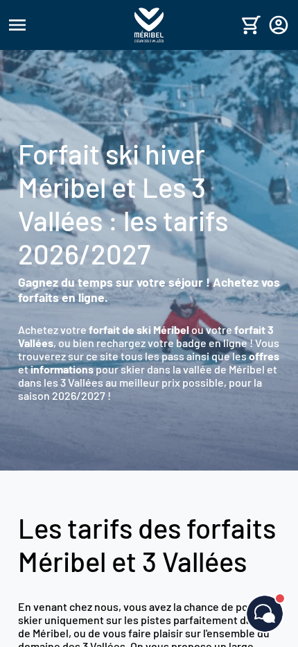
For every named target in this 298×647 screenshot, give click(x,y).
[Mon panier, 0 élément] (251, 25)
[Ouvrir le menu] (69, 25)
